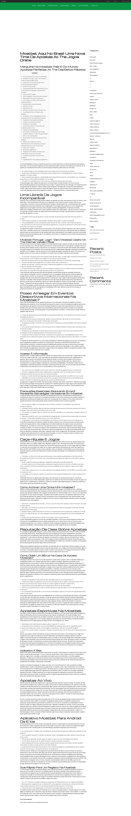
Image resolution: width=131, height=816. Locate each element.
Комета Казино (94, 221)
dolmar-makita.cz (95, 136)
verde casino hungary (96, 209)
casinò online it (94, 130)
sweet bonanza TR (95, 203)
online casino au (94, 166)
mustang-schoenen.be (97, 160)
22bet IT (92, 81)
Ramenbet (93, 188)
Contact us (94, 5)
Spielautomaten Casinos (97, 261)
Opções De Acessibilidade (30, 130)
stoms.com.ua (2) (95, 200)
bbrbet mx (93, 109)
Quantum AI (93, 185)
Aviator (92, 96)
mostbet (35, 213)
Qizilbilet (92, 182)
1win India (92, 60)
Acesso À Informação (29, 86)
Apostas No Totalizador (30, 124)
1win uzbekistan (94, 69)
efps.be (92, 139)
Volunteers (93, 212)
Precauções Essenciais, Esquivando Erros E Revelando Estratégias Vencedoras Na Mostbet (34, 90)
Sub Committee (83, 5)
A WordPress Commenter (97, 284)
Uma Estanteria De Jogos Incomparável (35, 76)
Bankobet (93, 103)
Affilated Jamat (53, 5)
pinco (91, 172)
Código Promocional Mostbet (32, 122)
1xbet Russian (94, 75)
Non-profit (100, 230)
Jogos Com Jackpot (29, 147)
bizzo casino (93, 112)
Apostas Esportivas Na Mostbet (32, 104)
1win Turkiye (93, 66)
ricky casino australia (96, 191)
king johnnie (93, 148)
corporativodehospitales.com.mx (100, 133)
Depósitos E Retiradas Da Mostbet (33, 120)
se (90, 197)
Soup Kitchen (94, 233)
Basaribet (93, 106)
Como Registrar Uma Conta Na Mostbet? (35, 96)
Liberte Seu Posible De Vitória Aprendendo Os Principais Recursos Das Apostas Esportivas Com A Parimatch (33, 143)
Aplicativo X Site (28, 106)
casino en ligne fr (95, 121)
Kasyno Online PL (95, 145)
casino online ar (94, 127)
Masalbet (92, 151)
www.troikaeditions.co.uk (97, 215)
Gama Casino (94, 142)
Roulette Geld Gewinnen (97, 255)
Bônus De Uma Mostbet (30, 136)
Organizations (64, 5)
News (91, 163)
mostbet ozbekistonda (96, 154)
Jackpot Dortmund (96, 258)
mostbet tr (93, 157)
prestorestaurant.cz (96, 179)
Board (74, 5)
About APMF (41, 5)
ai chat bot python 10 (96, 93)
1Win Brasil (93, 57)
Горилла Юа (93, 218)
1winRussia (93, 72)
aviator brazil (94, 99)
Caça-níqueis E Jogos (29, 94)
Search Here (93, 239)
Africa (92, 230)
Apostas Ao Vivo (27, 108)
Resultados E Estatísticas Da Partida (34, 132)
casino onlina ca (94, 124)
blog (91, 115)
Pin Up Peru (93, 169)
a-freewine (93, 90)
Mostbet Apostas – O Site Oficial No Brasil (35, 134)
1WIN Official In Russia (96, 63)
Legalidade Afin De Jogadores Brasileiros (35, 159)
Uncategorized (25, 63)
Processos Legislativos (29, 149)
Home (34, 5)
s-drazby (92, 194)
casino (92, 118)
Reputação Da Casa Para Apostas (33, 98)
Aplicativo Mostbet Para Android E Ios (34, 110)
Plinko (91, 176)
